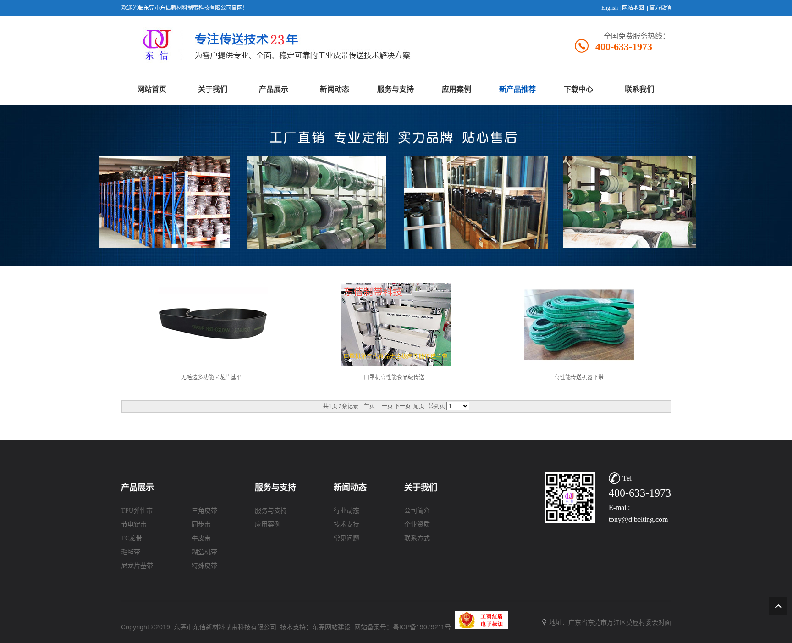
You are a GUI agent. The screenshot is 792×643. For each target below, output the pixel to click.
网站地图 (633, 8)
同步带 (201, 524)
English (609, 8)
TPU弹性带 (137, 510)
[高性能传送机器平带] (579, 366)
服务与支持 (271, 510)
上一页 (384, 406)
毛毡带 (130, 552)
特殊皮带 (204, 565)
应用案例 (267, 524)
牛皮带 (201, 538)
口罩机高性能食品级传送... (396, 377)
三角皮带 (204, 510)
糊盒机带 (204, 552)
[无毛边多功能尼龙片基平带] (213, 366)
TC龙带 (131, 538)
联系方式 (417, 538)
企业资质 (417, 524)
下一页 (402, 406)
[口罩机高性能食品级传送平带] (396, 366)
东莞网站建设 (331, 627)
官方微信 (660, 8)
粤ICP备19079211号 (422, 627)
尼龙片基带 (137, 565)
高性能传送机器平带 (579, 377)
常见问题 (346, 538)
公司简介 (417, 510)
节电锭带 (134, 524)
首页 (369, 406)
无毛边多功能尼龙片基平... (213, 377)
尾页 (418, 406)
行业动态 (346, 510)
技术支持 (346, 524)
